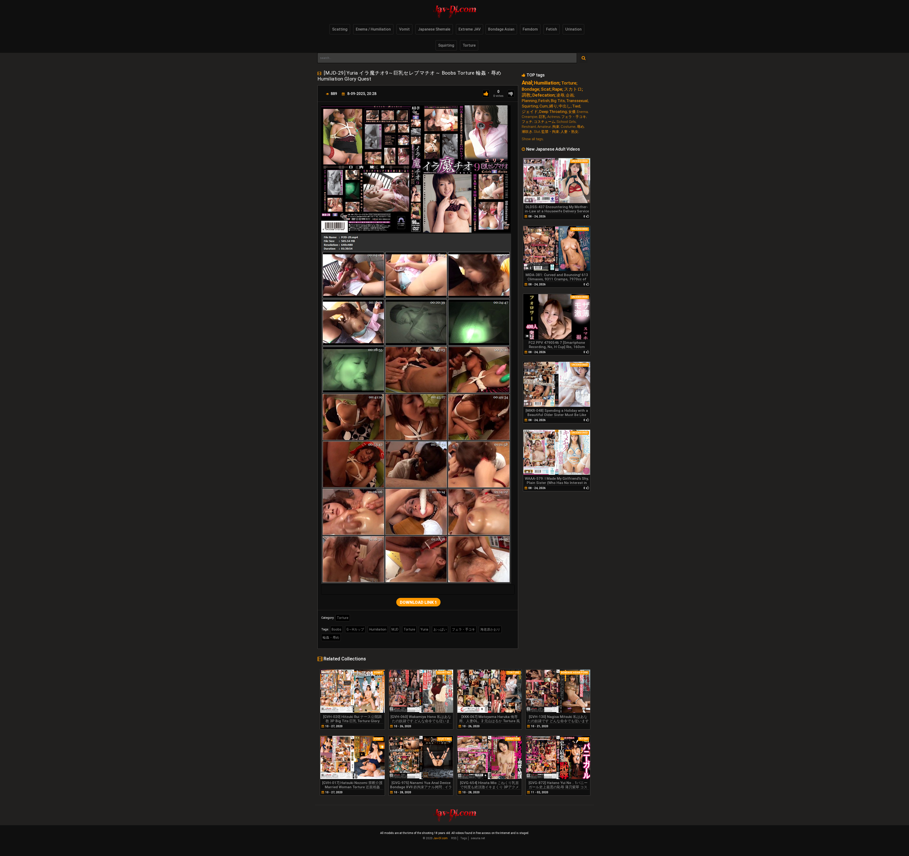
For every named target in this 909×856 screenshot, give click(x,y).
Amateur (544, 127)
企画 (570, 95)
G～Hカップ (355, 629)
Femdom (530, 29)
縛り (553, 106)
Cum (543, 106)
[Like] (486, 93)
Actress (553, 117)
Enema (582, 112)
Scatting (340, 29)
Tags (463, 838)
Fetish (551, 29)
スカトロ (573, 89)
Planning (529, 101)
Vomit (404, 29)
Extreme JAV (470, 29)
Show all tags (532, 139)
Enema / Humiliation (373, 29)
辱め (580, 127)
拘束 (555, 127)
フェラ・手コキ (463, 629)
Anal (527, 82)
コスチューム (544, 122)
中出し (565, 106)
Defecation (543, 95)
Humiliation (377, 629)
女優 (571, 112)
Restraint (529, 127)
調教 (526, 95)
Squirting (446, 45)
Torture (469, 45)
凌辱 (560, 95)
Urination (573, 29)
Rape (557, 89)
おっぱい (440, 629)
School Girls (566, 122)
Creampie (529, 117)
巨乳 (542, 117)
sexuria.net (478, 838)
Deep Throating (553, 112)
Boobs (336, 629)
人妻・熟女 (569, 132)
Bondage (530, 89)
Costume (568, 127)
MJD (395, 629)
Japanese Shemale (434, 29)
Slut (537, 132)
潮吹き (527, 132)
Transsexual (577, 101)
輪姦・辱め (331, 637)
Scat (546, 89)
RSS (453, 838)
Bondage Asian (501, 29)
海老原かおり (490, 629)
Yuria (424, 629)
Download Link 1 (418, 602)
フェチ (527, 122)
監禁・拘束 (550, 132)
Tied (576, 106)
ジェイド (530, 112)
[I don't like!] (510, 93)
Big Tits (558, 101)
